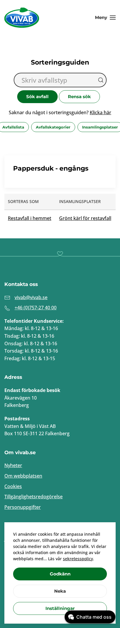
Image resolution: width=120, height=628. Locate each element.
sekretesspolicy (78, 558)
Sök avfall (37, 96)
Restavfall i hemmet (29, 218)
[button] (105, 17)
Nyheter (13, 465)
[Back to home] (21, 17)
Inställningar (60, 608)
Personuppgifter (22, 507)
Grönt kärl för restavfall (85, 218)
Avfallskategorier (53, 127)
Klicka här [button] (100, 112)
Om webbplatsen (23, 476)
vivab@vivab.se (31, 297)
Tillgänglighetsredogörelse (33, 496)
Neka (60, 591)
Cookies (13, 486)
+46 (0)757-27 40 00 (36, 307)
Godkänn (60, 574)
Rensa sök (79, 96)
